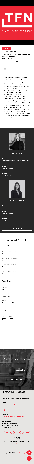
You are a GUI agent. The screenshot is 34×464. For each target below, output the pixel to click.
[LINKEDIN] (23, 432)
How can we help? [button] (17, 379)
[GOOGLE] (28, 432)
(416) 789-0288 (7, 169)
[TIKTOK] (10, 432)
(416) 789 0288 (6, 410)
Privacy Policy (25, 453)
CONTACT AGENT (17, 228)
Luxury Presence (17, 444)
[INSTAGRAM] (6, 432)
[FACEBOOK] (14, 432)
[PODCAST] (19, 432)
